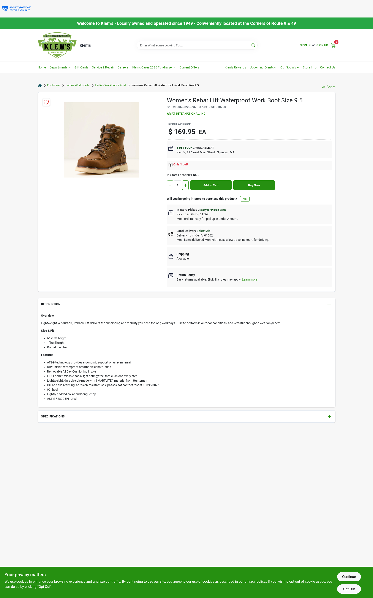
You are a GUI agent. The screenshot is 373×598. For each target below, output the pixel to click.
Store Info (309, 67)
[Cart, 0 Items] (333, 45)
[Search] (253, 45)
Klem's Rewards (235, 67)
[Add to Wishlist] (46, 102)
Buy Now (254, 185)
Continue (349, 577)
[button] (263, 67)
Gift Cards (81, 67)
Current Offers (189, 67)
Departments (59, 67)
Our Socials (288, 67)
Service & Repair (103, 67)
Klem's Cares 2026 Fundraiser (152, 67)
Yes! (244, 198)
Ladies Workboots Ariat (110, 85)
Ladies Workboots (77, 85)
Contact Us (327, 67)
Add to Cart (211, 185)
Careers (123, 67)
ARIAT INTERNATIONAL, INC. (186, 113)
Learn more (249, 279)
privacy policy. (255, 581)
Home (42, 67)
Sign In (305, 45)
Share (331, 87)
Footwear (53, 85)
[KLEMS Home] (57, 45)
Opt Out (349, 589)
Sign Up (322, 45)
